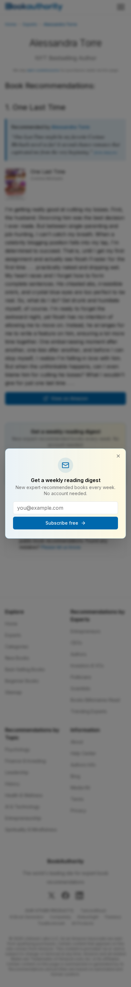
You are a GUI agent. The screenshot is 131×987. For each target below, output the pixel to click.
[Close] (118, 456)
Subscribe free (61, 523)
